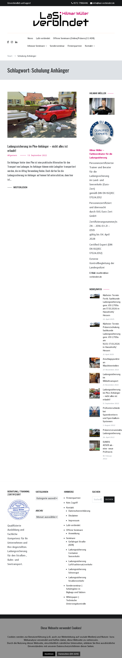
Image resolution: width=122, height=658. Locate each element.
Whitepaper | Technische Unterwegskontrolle (76, 600)
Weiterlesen (20, 187)
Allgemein (12, 155)
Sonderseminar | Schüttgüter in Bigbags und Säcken (75, 589)
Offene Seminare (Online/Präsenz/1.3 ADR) (73, 38)
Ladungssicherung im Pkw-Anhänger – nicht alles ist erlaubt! (37, 148)
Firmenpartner (75, 46)
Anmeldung (73, 533)
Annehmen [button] (49, 654)
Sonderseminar (57, 46)
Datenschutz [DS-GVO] (68, 654)
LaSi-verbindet (43, 38)
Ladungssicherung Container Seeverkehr (77, 553)
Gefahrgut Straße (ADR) (77, 543)
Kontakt (89, 46)
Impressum (73, 520)
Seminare (70, 538)
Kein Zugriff (72, 502)
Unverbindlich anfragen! (19, 3)
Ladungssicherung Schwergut (77, 571)
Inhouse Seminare (36, 46)
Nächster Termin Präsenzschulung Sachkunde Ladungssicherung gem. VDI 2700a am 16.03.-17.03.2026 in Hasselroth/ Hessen (111, 337)
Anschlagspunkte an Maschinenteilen (111, 362)
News (30, 38)
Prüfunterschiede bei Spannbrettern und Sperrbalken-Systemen (111, 415)
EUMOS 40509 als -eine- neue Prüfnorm (108, 447)
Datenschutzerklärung (77, 511)
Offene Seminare (74, 530)
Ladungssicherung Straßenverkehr (77, 579)
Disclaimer (73, 515)
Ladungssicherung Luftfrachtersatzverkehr (77, 563)
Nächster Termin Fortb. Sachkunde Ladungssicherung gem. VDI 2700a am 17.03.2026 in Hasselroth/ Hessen (111, 305)
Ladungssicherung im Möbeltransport (111, 377)
